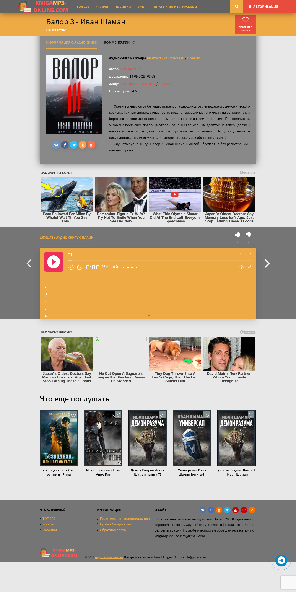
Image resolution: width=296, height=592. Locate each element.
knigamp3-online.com (109, 557)
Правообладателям (116, 524)
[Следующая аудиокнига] (267, 263)
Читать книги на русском (175, 6)
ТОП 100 (82, 6)
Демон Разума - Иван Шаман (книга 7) (148, 472)
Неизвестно (130, 69)
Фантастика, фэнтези (165, 57)
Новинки (123, 6)
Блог (141, 6)
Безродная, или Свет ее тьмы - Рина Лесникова (59, 472)
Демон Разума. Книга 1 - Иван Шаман (236, 472)
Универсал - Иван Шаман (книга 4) (192, 472)
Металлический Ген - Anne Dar (103, 472)
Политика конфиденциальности (126, 518)
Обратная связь (113, 529)
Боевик (193, 57)
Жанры (102, 6)
